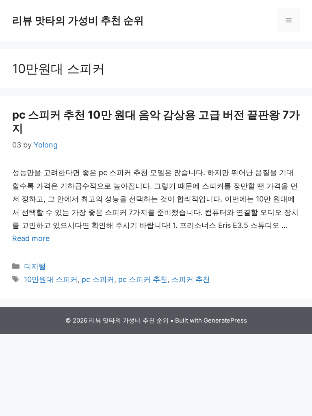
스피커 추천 (190, 279)
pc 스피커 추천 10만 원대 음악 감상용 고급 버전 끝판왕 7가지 (156, 121)
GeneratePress (225, 320)
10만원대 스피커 (51, 279)
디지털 (35, 266)
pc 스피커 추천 (142, 279)
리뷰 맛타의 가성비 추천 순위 (78, 20)
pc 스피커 (98, 279)
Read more (31, 238)
